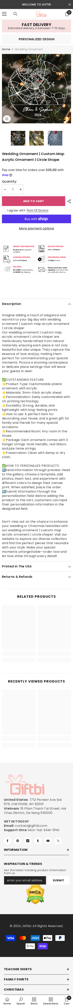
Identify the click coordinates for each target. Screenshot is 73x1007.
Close (69, 4)
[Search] (15, 14)
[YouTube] (48, 840)
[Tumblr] (37, 840)
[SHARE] (68, 201)
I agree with (16, 210)
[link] (36, 26)
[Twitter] (58, 840)
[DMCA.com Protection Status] (35, 894)
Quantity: (9, 181)
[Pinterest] (17, 840)
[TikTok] (27, 840)
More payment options (36, 228)
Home (6, 49)
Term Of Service (37, 210)
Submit (58, 880)
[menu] (4, 14)
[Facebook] (7, 840)
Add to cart (33, 201)
